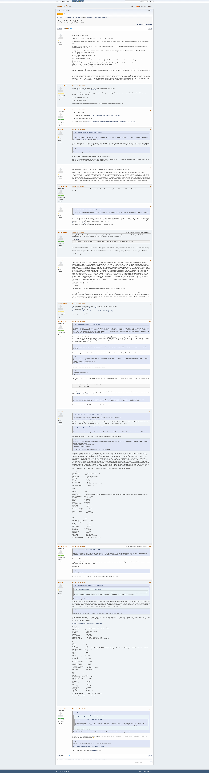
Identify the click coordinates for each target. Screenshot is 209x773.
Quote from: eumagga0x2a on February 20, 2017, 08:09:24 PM (89, 585)
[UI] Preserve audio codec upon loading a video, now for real (104, 115)
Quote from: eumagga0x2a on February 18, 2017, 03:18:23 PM (89, 209)
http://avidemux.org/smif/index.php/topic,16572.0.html (86, 308)
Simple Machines (66, 771)
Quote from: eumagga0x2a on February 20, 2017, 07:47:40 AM (89, 427)
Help (140, 771)
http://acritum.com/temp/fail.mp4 (81, 223)
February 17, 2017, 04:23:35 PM (78, 109)
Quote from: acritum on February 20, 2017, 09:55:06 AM (87, 549)
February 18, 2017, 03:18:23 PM (78, 186)
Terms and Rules (145, 771)
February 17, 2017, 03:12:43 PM (78, 32)
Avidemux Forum (63, 6)
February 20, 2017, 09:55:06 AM (78, 411)
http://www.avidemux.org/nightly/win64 (87, 90)
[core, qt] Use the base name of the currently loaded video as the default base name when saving (111, 121)
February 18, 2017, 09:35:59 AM (78, 166)
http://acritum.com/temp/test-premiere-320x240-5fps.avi (87, 623)
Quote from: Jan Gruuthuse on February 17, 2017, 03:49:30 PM (88, 132)
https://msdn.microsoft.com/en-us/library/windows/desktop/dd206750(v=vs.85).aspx (93, 311)
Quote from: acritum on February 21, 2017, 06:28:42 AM (87, 712)
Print (150, 28)
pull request (94, 750)
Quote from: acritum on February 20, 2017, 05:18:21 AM (87, 324)
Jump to (130, 762)
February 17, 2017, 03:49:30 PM (78, 85)
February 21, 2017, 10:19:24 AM (78, 708)
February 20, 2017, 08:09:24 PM (78, 546)
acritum (60, 33)
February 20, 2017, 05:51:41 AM (78, 303)
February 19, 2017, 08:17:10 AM (78, 206)
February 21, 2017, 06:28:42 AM (78, 582)
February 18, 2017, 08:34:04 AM (78, 129)
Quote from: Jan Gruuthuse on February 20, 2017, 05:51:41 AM (88, 414)
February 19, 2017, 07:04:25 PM (78, 232)
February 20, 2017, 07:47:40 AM (78, 321)
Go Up (58, 755)
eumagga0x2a (90, 17)
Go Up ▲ (151, 771)
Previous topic (141, 24)
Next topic (149, 24)
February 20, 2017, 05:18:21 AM (78, 260)
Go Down (59, 28)
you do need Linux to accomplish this (85, 393)
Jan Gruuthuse (63, 86)
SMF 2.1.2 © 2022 (59, 771)
